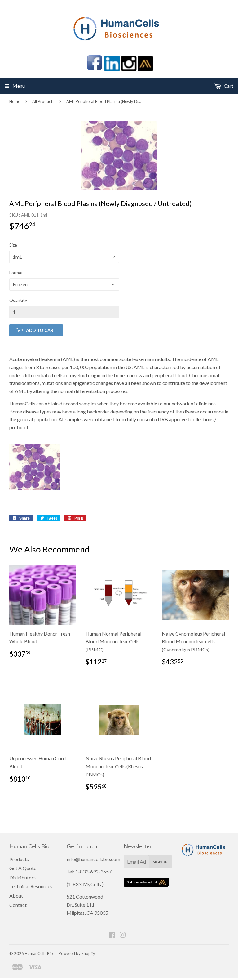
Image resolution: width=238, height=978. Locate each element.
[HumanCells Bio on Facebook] (112, 935)
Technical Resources (30, 886)
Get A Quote (22, 868)
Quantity (18, 300)
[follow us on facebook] (94, 69)
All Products (43, 101)
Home (14, 101)
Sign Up (160, 862)
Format (16, 272)
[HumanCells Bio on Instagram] (123, 935)
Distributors (22, 877)
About (16, 896)
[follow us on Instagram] (129, 69)
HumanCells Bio (39, 953)
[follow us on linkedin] (112, 69)
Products (19, 859)
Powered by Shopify (77, 953)
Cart (228, 86)
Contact (18, 905)
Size (13, 245)
